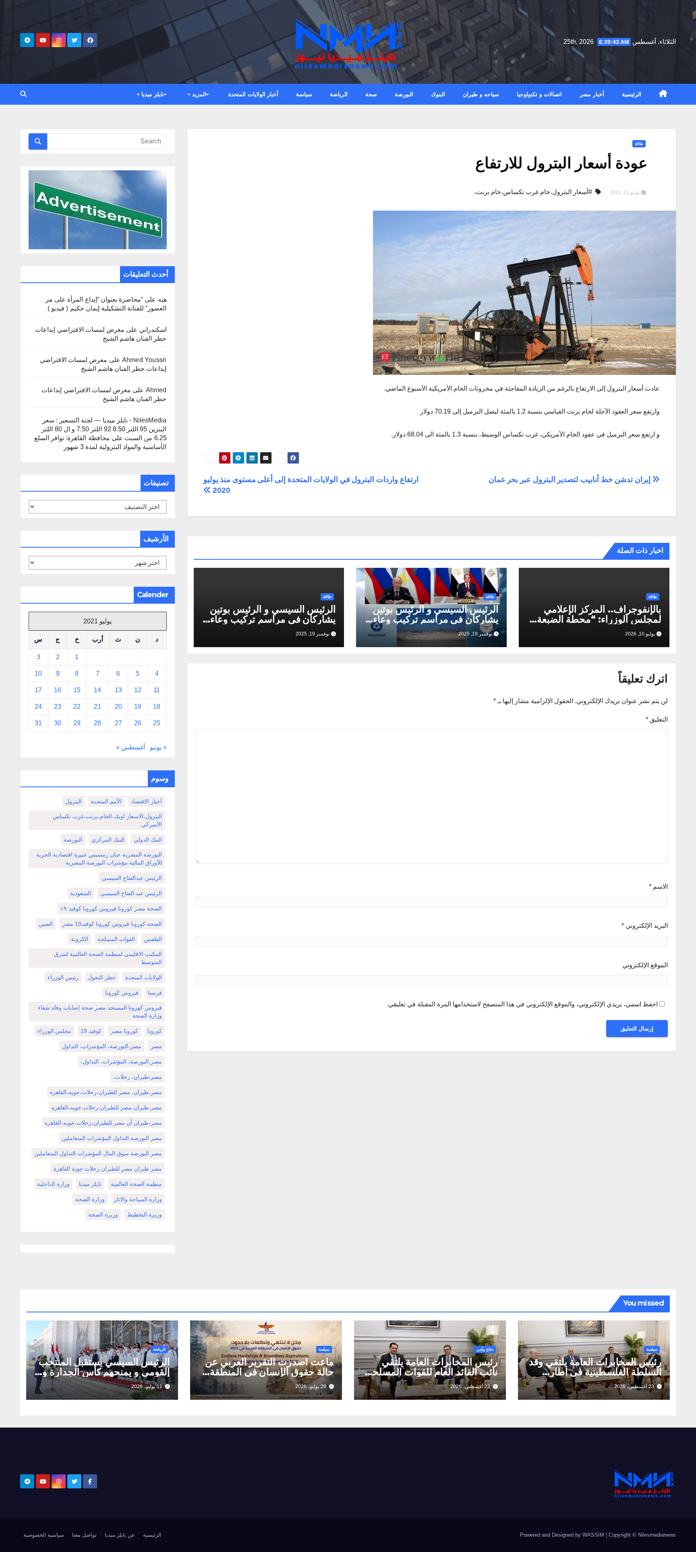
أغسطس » (130, 747)
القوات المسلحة (116, 939)
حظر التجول (102, 977)
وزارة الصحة (90, 1199)
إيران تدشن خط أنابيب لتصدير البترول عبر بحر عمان (570, 479)
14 (97, 690)
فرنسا (155, 992)
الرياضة (339, 94)
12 (137, 690)
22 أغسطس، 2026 (470, 1386)
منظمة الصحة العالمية (136, 1184)
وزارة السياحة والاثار (138, 1199)
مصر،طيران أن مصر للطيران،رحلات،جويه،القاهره (103, 1123)
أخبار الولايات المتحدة (253, 94)
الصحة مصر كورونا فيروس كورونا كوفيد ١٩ (111, 908)
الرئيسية (631, 94)
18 (156, 706)
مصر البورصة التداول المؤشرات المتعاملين (112, 1138)
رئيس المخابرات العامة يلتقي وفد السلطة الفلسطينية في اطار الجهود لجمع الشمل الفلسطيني (595, 1372)
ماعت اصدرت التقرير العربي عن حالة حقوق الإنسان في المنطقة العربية (269, 1372)
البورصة (404, 94)
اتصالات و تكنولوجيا (539, 94)
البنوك (438, 94)
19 (137, 706)
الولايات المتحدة (143, 977)
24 (38, 706)
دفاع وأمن (484, 1349)
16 (57, 690)
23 (57, 706)
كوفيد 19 (91, 1031)
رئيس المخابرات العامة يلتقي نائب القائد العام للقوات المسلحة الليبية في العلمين (432, 1372)
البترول (73, 801)
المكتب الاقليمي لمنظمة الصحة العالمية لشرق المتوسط (108, 958)
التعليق (657, 719)
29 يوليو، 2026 (310, 1386)
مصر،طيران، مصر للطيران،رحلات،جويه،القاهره (106, 1092)
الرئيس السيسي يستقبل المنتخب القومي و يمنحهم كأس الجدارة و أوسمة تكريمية (104, 1372)
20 (118, 706)
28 (97, 723)
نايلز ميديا (151, 94)
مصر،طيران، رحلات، (137, 1077)
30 (57, 723)
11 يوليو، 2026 (146, 1386)
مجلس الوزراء (54, 1031)
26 (137, 723)
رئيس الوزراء (63, 977)
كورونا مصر (124, 1031)
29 (77, 723)
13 (118, 690)
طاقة (639, 143)
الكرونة (79, 939)
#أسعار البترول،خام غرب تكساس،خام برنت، (533, 191)
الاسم (658, 886)
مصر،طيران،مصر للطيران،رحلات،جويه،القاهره (107, 1107)
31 (38, 723)
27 (118, 723)
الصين (46, 924)
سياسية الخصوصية (43, 1535)
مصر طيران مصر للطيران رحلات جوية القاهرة (108, 1168)
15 (77, 690)
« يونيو (158, 747)
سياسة (304, 94)
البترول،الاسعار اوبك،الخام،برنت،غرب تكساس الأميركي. (107, 820)
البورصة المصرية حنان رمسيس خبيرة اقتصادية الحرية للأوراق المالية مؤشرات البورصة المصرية (99, 858)
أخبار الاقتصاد (146, 801)
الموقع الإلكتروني (645, 965)
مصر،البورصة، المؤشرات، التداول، (121, 1061)
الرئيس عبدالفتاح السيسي (132, 878)
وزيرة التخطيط (144, 1214)
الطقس (153, 939)
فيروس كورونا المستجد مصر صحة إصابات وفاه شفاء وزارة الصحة (100, 1011)
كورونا (154, 1031)
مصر (156, 1046)
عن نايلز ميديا (120, 1535)
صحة (371, 94)
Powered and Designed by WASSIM (563, 1535)
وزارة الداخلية (53, 1184)
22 (77, 706)
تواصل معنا (84, 1535)
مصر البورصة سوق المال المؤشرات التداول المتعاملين (98, 1153)
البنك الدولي (148, 839)
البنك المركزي (107, 839)
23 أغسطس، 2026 (634, 1386)
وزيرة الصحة (103, 1214)
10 (38, 673)
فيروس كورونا (122, 992)
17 (38, 690)
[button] (23, 94)
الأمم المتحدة (106, 801)
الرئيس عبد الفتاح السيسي (131, 893)
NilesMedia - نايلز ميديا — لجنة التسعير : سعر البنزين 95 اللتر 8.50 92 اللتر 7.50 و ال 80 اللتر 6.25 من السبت (103, 429)
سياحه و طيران (481, 94)
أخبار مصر (592, 94)
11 (156, 690)
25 (156, 723)
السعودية (80, 893)
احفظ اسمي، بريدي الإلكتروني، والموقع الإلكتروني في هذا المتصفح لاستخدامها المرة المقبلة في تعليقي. (522, 1004)
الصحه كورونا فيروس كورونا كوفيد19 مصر (112, 924)
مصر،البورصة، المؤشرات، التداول (101, 1046)
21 (97, 706)
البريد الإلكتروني (644, 925)
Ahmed (156, 390)
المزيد (198, 94)
